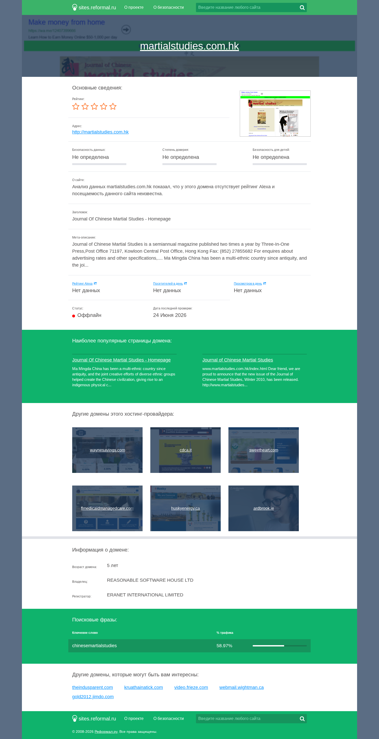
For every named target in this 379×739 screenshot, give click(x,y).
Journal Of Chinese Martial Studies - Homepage (121, 360)
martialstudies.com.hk (189, 46)
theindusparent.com (92, 687)
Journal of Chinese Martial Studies (237, 360)
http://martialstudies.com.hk (100, 132)
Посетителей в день (168, 283)
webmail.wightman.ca (241, 687)
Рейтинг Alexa (82, 283)
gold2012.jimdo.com (93, 696)
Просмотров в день (248, 283)
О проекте (134, 7)
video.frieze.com (191, 687)
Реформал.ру (106, 731)
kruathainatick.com (143, 687)
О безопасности (168, 7)
